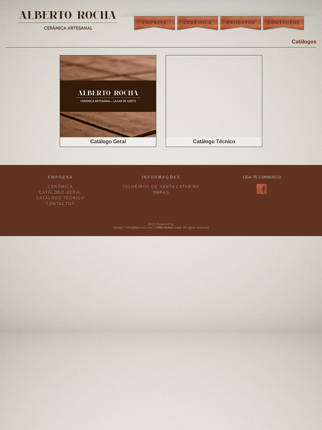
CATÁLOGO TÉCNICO (60, 198)
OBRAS (161, 192)
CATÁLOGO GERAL (60, 192)
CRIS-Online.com (168, 227)
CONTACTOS (60, 203)
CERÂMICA (60, 186)
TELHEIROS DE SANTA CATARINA (161, 186)
